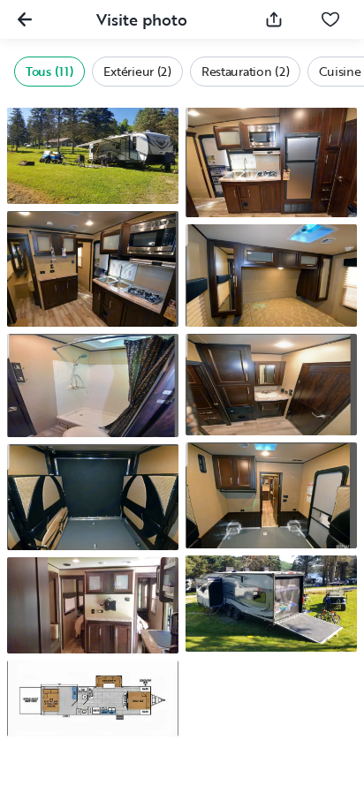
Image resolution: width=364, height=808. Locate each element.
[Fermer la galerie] (24, 19)
